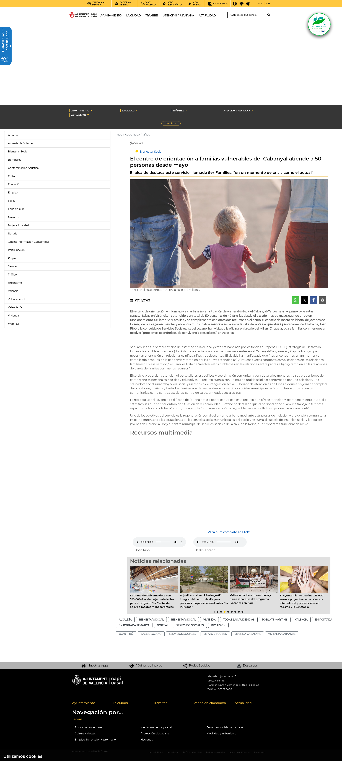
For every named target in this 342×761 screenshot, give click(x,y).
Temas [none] (77, 719)
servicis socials (215, 633)
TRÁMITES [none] (178, 110)
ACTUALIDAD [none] (78, 115)
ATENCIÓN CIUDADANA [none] (237, 110)
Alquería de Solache (20, 143)
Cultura (12, 176)
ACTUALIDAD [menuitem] (207, 15)
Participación (16, 250)
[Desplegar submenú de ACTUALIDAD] (88, 114)
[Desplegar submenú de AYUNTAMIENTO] (91, 110)
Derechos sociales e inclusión (226, 727)
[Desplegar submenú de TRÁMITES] (186, 110)
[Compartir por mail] (322, 300)
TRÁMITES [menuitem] (152, 15)
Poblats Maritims (274, 619)
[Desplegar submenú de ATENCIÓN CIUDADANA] (252, 110)
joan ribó (126, 633)
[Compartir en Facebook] (313, 300)
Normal (162, 625)
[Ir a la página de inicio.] (76, 15)
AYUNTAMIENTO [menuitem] (110, 15)
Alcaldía (125, 619)
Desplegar (173, 124)
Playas (12, 258)
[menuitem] (89, 703)
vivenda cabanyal (247, 633)
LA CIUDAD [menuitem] (133, 15)
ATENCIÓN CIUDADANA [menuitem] (178, 15)
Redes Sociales (199, 665)
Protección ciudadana (155, 733)
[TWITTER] (241, 4)
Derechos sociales (190, 625)
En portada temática (134, 625)
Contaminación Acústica (23, 168)
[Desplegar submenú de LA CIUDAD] (136, 110)
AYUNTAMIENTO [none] (80, 110)
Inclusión (218, 625)
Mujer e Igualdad (18, 225)
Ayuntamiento (83, 703)
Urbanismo (15, 282)
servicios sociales (182, 633)
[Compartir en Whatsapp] (295, 300)
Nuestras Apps (98, 665)
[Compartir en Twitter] (304, 300)
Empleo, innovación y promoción (96, 739)
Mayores (13, 217)
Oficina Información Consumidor (28, 241)
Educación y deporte (88, 727)
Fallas (11, 200)
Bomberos (14, 159)
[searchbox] (246, 15)
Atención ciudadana (210, 703)
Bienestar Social (18, 151)
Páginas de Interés (149, 665)
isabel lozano (151, 633)
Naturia (12, 233)
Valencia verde (17, 299)
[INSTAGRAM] (248, 4)
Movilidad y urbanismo (221, 733)
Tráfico (12, 274)
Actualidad (243, 703)
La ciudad (120, 703)
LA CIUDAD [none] (128, 110)
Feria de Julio (16, 209)
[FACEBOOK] (234, 4)
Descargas (250, 665)
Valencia (13, 291)
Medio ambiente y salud (156, 727)
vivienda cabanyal (281, 633)
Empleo (13, 192)
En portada (323, 619)
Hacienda (147, 739)
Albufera (13, 135)
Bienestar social (151, 619)
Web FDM (14, 323)
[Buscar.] (270, 15)
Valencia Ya (15, 307)
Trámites (160, 703)
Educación (14, 184)
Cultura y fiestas (85, 733)
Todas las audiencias (239, 619)
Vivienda (13, 315)
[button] (136, 582)
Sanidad (13, 266)
